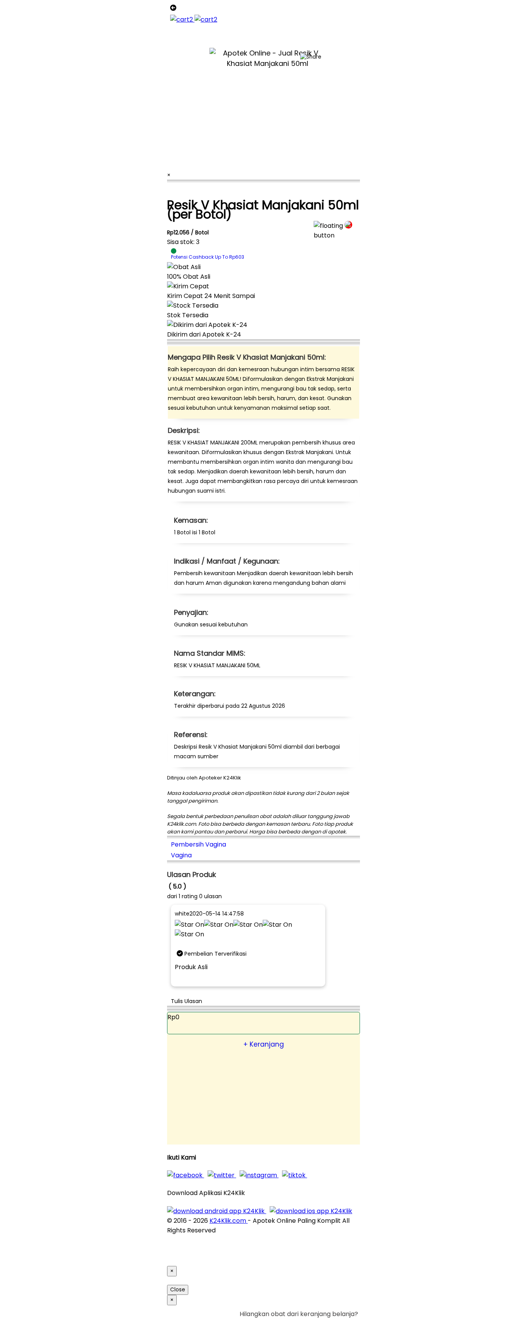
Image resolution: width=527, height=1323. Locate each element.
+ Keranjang (263, 1044)
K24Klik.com (228, 1220)
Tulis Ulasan (186, 1001)
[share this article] (310, 57)
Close (177, 1289)
